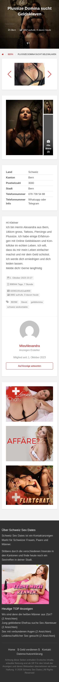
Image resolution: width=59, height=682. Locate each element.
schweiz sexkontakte (17, 307)
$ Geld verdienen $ (28, 649)
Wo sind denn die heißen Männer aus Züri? (27, 614)
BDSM (14, 302)
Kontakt (46, 649)
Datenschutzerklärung (29, 653)
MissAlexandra (29, 346)
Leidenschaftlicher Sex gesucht (20, 635)
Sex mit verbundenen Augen (18, 631)
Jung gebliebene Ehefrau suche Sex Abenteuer (29, 622)
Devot (24, 302)
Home (11, 649)
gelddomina (37, 302)
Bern (13, 30)
